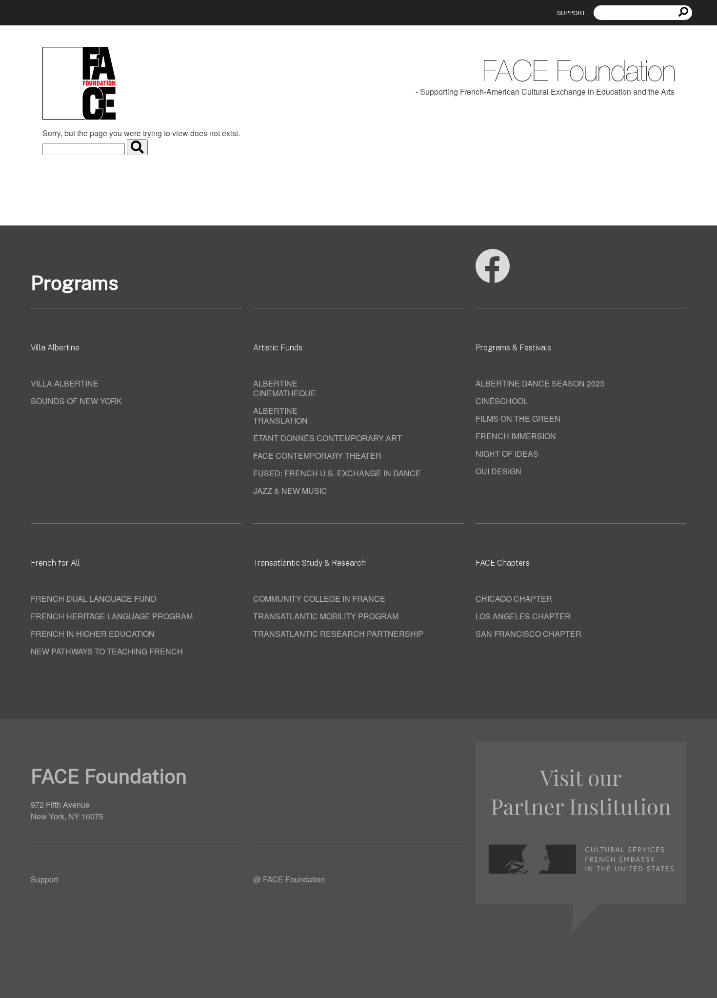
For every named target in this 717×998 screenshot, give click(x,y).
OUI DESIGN (498, 471)
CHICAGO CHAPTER (514, 598)
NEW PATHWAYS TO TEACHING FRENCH (107, 651)
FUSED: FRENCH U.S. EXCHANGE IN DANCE (337, 473)
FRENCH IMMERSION (516, 436)
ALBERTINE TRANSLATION (280, 415)
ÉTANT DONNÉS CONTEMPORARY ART (327, 438)
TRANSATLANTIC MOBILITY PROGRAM (325, 616)
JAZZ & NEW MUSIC (290, 490)
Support (571, 12)
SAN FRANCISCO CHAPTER (528, 633)
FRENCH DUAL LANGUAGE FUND (94, 598)
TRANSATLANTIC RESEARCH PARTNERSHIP (338, 633)
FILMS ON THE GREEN (518, 418)
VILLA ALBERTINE (65, 383)
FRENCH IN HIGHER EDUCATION (93, 633)
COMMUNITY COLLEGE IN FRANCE (319, 598)
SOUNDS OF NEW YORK (76, 401)
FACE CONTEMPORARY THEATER (317, 455)
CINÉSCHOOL (502, 401)
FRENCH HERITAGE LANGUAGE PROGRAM (112, 616)
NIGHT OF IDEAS (507, 453)
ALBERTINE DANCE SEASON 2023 (540, 383)
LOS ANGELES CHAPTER (523, 616)
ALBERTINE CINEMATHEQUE (284, 388)
